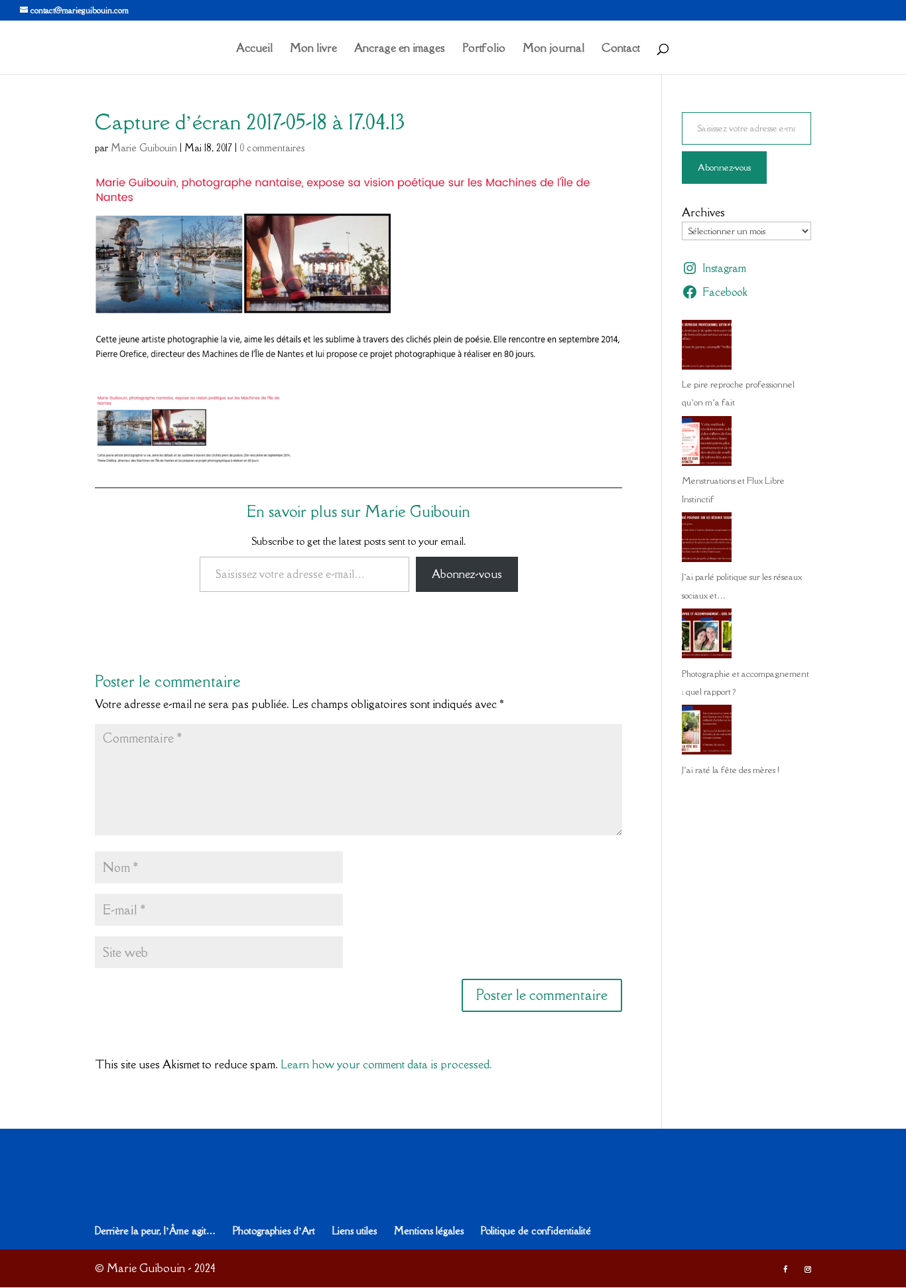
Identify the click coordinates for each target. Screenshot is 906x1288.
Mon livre (313, 49)
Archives (703, 212)
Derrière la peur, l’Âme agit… (155, 1230)
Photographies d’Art (274, 1230)
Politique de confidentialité (536, 1230)
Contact (621, 49)
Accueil (254, 49)
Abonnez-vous (467, 574)
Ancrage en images (399, 49)
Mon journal (553, 49)
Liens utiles (354, 1230)
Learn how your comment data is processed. (386, 1064)
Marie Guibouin (144, 147)
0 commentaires (271, 147)
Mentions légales (429, 1230)
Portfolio (483, 49)
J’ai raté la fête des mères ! (730, 770)
